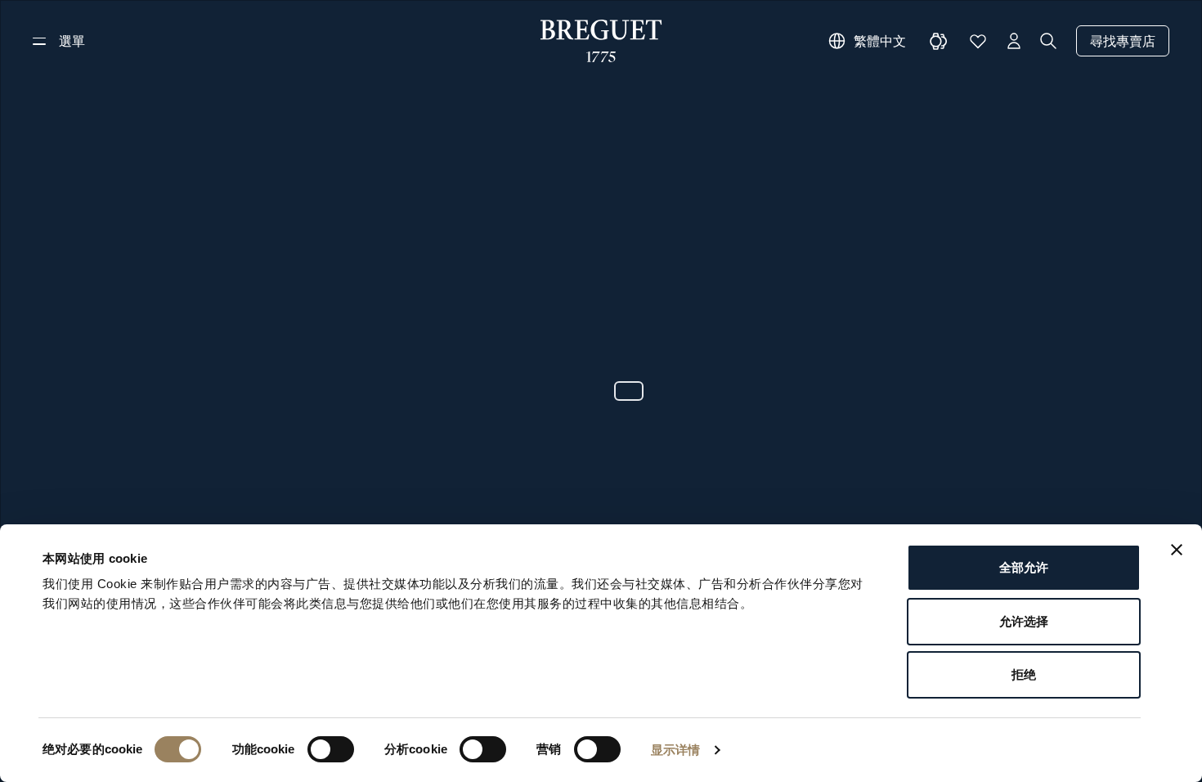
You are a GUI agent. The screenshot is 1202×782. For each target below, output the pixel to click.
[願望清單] (978, 41)
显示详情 (675, 750)
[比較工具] (938, 41)
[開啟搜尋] (1048, 41)
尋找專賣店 (1122, 41)
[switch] (330, 749)
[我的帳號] (1014, 41)
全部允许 (1023, 567)
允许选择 (1023, 621)
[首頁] (601, 41)
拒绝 (1023, 674)
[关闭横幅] (1176, 549)
